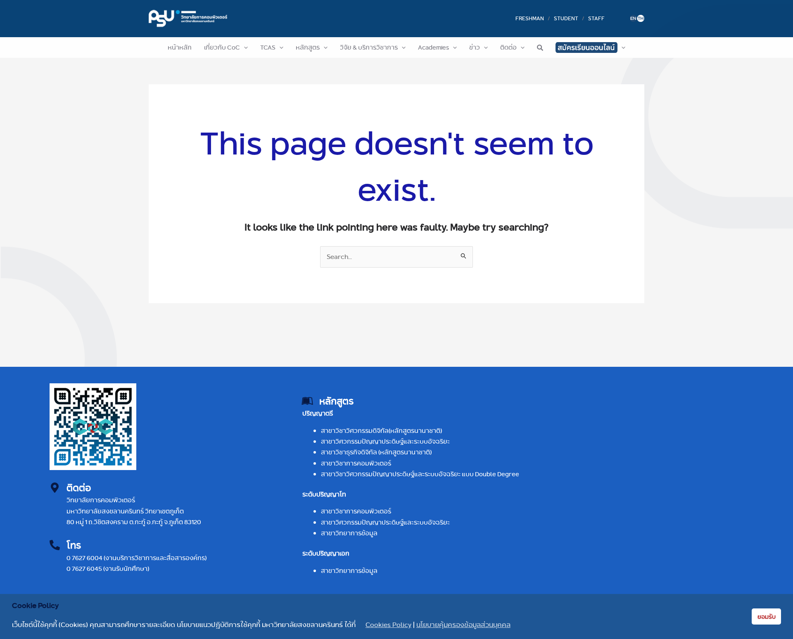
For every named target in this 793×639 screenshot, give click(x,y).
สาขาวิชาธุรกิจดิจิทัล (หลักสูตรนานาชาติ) (376, 452)
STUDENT (566, 18)
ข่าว (474, 47)
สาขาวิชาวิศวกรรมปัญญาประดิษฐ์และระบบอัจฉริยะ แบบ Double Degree (420, 474)
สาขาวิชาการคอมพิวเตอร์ (356, 463)
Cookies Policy (388, 625)
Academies (433, 47)
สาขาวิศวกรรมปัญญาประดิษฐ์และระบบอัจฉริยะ (385, 441)
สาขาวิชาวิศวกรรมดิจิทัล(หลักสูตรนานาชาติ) (381, 430)
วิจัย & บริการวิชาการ (369, 47)
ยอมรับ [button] (766, 616)
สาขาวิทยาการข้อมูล (349, 533)
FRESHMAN (529, 18)
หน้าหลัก (180, 47)
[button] (244, 47)
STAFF (596, 18)
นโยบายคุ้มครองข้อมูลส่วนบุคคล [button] (463, 625)
